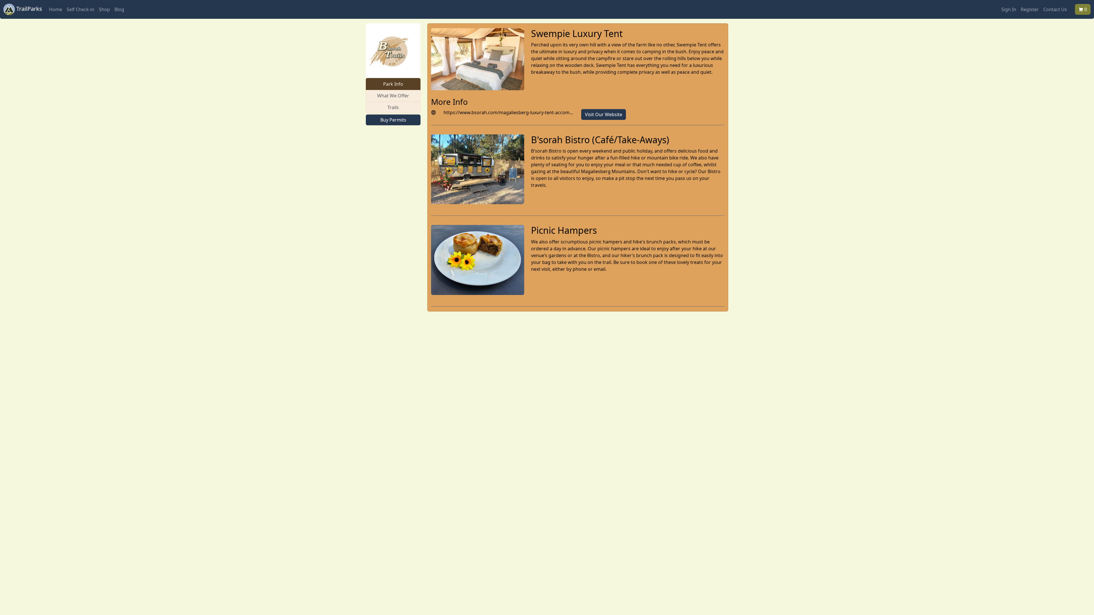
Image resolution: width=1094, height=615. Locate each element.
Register (1030, 9)
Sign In (1008, 9)
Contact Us (1055, 9)
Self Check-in (80, 9)
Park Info (393, 84)
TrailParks (28, 9)
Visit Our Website (603, 114)
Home (55, 9)
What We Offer (393, 96)
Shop (104, 9)
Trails (393, 107)
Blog (119, 9)
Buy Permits (393, 120)
